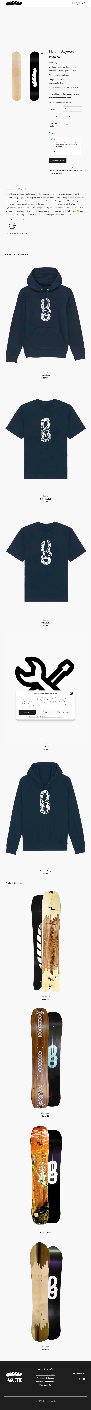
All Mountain (62, 167)
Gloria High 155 (45, 1233)
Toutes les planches (55, 173)
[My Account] (72, 3)
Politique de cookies (34, 717)
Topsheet (52, 109)
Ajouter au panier (57, 160)
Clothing (45, 372)
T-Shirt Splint (45, 623)
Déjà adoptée (45, 996)
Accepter (27, 712)
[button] (71, 693)
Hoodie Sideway (45, 870)
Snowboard (78, 170)
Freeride (58, 170)
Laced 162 (45, 1116)
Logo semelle (53, 116)
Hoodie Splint (45, 375)
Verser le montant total (61, 152)
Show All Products (45, 743)
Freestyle (64, 170)
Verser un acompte (60, 140)
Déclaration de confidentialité (48, 717)
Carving (51, 170)
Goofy (70, 170)
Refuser (45, 712)
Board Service (45, 747)
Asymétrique (71, 167)
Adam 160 (45, 999)
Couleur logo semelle (53, 124)
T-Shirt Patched (45, 499)
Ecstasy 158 (45, 1349)
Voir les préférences (63, 712)
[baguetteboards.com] (14, 3)
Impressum (59, 717)
